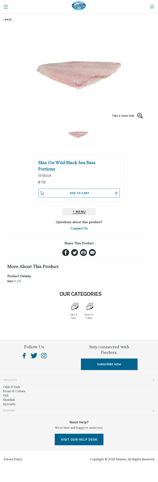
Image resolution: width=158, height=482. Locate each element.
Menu (81, 212)
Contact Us (79, 228)
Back (8, 19)
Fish (6, 395)
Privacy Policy (13, 459)
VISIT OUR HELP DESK (79, 439)
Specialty (9, 404)
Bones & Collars (14, 391)
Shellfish (9, 400)
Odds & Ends (11, 387)
